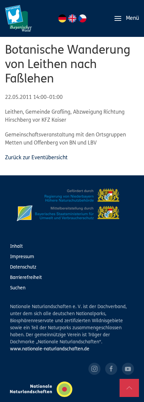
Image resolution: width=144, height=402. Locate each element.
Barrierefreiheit (26, 277)
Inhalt (16, 246)
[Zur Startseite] (18, 18)
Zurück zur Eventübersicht (36, 158)
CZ (82, 18)
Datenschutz (23, 267)
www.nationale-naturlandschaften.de (49, 349)
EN (72, 18)
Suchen (17, 288)
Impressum (22, 257)
